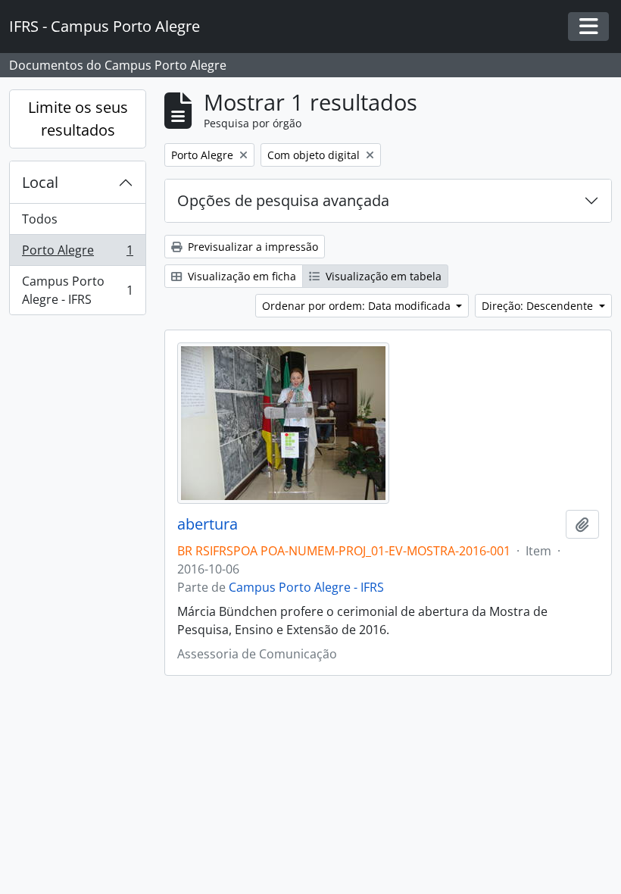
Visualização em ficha (240, 276)
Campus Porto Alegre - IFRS (77, 290)
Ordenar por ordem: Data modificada (358, 306)
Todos (40, 219)
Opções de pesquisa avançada (283, 200)
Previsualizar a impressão (251, 246)
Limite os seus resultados (78, 118)
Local (40, 182)
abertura (207, 524)
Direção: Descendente (539, 306)
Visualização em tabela (382, 276)
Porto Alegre (77, 254)
